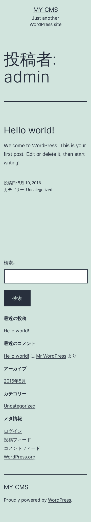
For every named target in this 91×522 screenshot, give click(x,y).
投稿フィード (17, 439)
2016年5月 (15, 381)
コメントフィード (22, 448)
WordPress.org (19, 456)
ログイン (13, 431)
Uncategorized (39, 190)
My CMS (45, 9)
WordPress (59, 500)
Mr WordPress (51, 356)
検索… (10, 262)
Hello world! (29, 130)
